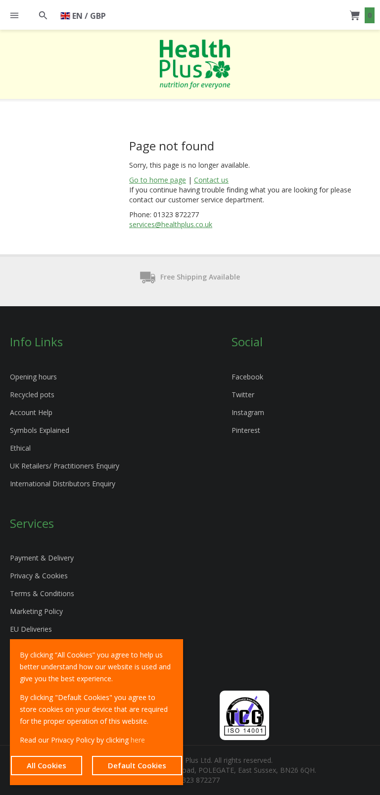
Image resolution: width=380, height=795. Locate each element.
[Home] (195, 64)
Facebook (247, 376)
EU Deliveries (31, 629)
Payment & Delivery (42, 557)
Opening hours (33, 376)
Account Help (31, 412)
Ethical (20, 448)
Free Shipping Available (200, 276)
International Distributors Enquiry (62, 483)
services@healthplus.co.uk (170, 224)
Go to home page (157, 180)
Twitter (243, 394)
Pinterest (246, 430)
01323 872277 (197, 780)
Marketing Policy (36, 611)
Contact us (211, 180)
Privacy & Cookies (39, 575)
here (138, 740)
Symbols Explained (39, 430)
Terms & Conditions (42, 593)
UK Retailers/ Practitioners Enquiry (64, 465)
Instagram (248, 412)
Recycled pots (32, 394)
